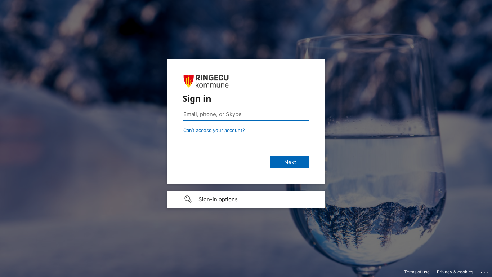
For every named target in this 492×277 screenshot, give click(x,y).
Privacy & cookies (455, 271)
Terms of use (417, 271)
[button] (246, 199)
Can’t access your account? (214, 130)
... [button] (484, 270)
